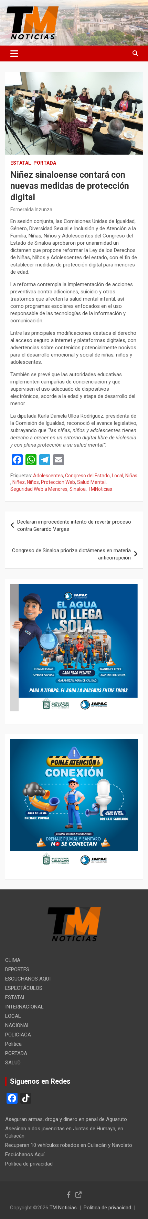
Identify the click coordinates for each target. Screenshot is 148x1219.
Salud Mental (91, 482)
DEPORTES (17, 969)
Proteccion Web (58, 482)
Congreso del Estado (87, 475)
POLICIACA (18, 1035)
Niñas (131, 475)
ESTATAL (20, 163)
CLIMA (12, 960)
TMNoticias (100, 489)
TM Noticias (63, 1208)
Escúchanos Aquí (24, 1154)
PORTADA (44, 163)
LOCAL (13, 1016)
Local (117, 475)
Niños (33, 482)
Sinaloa (78, 489)
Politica (13, 1044)
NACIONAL (17, 1025)
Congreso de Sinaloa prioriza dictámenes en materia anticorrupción (71, 554)
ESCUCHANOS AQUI (28, 979)
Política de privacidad (29, 1164)
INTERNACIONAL (24, 1007)
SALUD (13, 1063)
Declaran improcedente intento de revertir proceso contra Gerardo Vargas (74, 525)
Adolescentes (48, 475)
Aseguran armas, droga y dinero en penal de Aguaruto (66, 1119)
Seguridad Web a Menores (38, 489)
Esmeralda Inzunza (31, 209)
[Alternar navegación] (14, 53)
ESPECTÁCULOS (23, 988)
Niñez (18, 482)
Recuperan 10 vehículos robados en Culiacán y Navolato (68, 1145)
